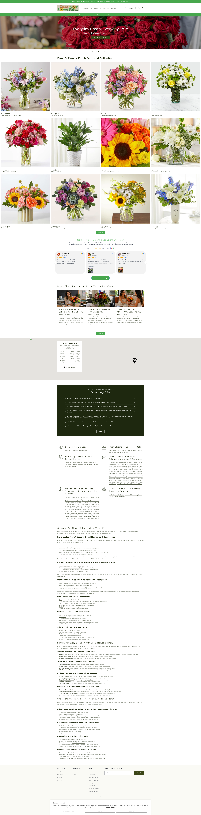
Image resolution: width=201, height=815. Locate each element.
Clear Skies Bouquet (57, 115)
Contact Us (92, 774)
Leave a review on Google (100, 278)
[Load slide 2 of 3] (98, 51)
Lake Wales (75, 450)
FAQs (90, 772)
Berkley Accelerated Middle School (132, 464)
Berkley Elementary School (117, 466)
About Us (59, 780)
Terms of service (93, 791)
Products (59, 777)
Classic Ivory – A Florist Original (160, 171)
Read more (91, 266)
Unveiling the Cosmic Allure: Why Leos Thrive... (129, 310)
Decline (131, 811)
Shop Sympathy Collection (100, 39)
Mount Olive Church (76, 516)
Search (75, 772)
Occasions (60, 774)
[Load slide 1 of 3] (96, 51)
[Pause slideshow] (108, 51)
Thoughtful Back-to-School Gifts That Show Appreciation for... (70, 310)
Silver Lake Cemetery (71, 466)
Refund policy (92, 786)
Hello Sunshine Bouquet (108, 228)
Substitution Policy (94, 788)
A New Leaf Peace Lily (57, 171)
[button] (97, 8)
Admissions (122, 462)
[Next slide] (104, 51)
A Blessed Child (113, 462)
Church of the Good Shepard (90, 501)
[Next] (145, 262)
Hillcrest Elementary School (118, 476)
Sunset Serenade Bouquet (108, 115)
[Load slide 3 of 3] (101, 51)
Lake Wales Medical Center (117, 450)
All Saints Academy (132, 462)
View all (100, 232)
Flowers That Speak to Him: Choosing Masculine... (99, 310)
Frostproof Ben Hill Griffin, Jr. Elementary (122, 473)
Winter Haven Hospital (135, 450)
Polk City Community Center (117, 496)
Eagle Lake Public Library (131, 469)
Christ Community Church (79, 499)
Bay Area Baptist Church (72, 497)
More (100, 431)
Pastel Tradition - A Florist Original (11, 115)
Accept (100, 811)
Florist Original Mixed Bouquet (110, 171)
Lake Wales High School (124, 484)
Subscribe (139, 773)
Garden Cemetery (88, 462)
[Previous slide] (92, 51)
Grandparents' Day (62, 772)
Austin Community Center (116, 495)
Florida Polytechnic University (132, 471)
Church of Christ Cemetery (73, 462)
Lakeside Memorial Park (79, 464)
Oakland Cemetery (93, 464)
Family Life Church (82, 502)
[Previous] (55, 262)
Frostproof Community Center (133, 495)
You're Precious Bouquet (8, 171)
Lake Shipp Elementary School (126, 482)
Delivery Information (94, 780)
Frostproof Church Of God (83, 509)
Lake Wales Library (136, 484)
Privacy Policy (110, 807)
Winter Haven (83, 450)
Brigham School (131, 466)
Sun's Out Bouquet (6, 228)
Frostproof (68, 450)
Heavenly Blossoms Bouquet (159, 228)
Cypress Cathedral (70, 502)
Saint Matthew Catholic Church (80, 518)
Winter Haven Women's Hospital (118, 452)
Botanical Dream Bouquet (59, 228)
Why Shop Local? (93, 777)
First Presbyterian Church (88, 506)
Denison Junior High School (129, 468)
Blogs (74, 774)
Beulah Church (85, 497)
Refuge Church (87, 516)
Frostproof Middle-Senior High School (131, 475)
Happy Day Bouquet (157, 115)
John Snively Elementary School (124, 480)
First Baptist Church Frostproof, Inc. (79, 504)
